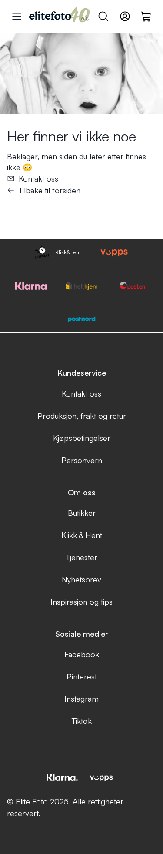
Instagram (81, 698)
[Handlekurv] (146, 16)
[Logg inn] (125, 16)
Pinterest (82, 676)
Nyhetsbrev (81, 579)
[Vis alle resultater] (17, 16)
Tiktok (82, 721)
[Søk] (103, 16)
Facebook (81, 654)
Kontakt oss (38, 178)
